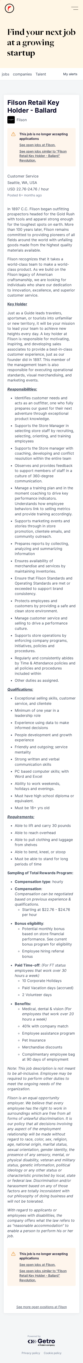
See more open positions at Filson (41, 1307)
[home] (9, 8)
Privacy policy (31, 1353)
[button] (74, 8)
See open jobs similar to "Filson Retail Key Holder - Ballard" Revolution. (43, 155)
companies (22, 74)
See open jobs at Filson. (37, 145)
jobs (5, 74)
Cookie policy (53, 1353)
